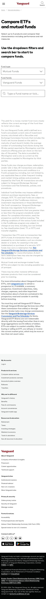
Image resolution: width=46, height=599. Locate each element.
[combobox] (23, 93)
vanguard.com (17, 283)
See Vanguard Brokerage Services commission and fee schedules (21, 250)
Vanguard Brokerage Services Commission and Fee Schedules (18, 314)
